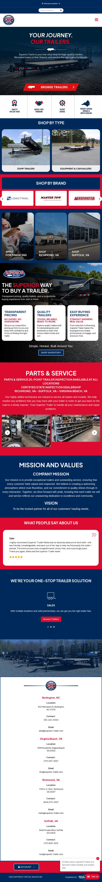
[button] (48, 627)
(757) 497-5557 (51, 761)
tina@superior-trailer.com (51, 772)
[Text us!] (92, 877)
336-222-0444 (51, 719)
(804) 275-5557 (51, 802)
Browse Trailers (51, 619)
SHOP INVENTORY (51, 352)
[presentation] (2, 198)
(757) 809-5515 (51, 843)
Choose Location (51, 3)
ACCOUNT (26, 867)
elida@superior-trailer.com (51, 730)
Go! (61, 10)
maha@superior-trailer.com (51, 813)
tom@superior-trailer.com (51, 854)
